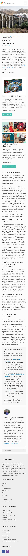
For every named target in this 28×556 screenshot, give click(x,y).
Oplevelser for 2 (6, 517)
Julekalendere (15, 36)
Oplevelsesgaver (6, 510)
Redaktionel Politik (7, 499)
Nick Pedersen (10, 45)
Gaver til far (5, 535)
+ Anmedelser (7, 450)
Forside (4, 36)
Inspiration (5, 495)
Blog (3, 497)
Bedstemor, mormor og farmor (10, 542)
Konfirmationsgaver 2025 (8, 515)
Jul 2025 (9, 36)
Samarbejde (5, 490)
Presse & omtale (6, 488)
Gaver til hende (6, 532)
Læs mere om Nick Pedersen (11, 443)
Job (3, 492)
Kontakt (4, 483)
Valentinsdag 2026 (7, 512)
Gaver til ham (5, 530)
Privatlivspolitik (6, 502)
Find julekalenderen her (9, 166)
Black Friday (5, 522)
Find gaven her (7, 114)
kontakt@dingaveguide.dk (11, 390)
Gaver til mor (5, 537)
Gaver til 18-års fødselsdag (9, 519)
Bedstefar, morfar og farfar (9, 539)
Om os (4, 486)
